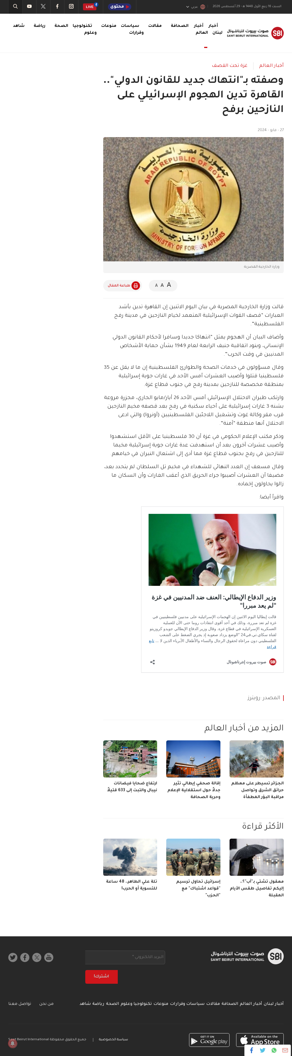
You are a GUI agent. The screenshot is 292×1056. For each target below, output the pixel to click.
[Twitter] (263, 1050)
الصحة (61, 26)
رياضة (39, 26)
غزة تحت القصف (230, 66)
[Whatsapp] (274, 1050)
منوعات (108, 26)
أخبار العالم (201, 29)
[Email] (285, 1050)
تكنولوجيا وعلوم (136, 1004)
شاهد (19, 26)
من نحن (46, 1004)
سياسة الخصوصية (113, 1040)
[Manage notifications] (12, 1043)
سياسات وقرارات (187, 1004)
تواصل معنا (19, 1004)
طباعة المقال (119, 286)
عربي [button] (194, 7)
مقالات (155, 26)
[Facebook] (252, 1050)
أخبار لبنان (274, 1004)
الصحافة (179, 26)
